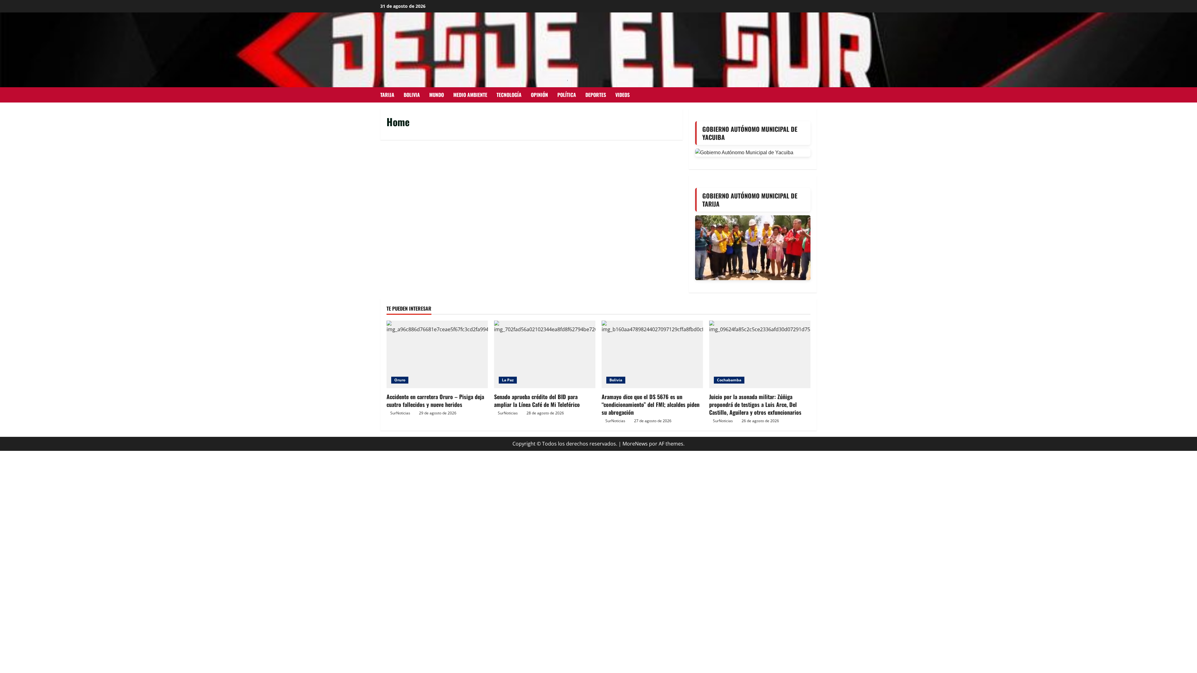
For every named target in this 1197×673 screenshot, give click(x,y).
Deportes (595, 94)
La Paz (508, 380)
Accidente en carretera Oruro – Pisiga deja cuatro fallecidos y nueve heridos (435, 400)
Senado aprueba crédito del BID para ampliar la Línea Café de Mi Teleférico (537, 400)
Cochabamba (729, 380)
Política (566, 94)
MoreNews (635, 443)
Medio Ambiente (470, 94)
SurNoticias (400, 413)
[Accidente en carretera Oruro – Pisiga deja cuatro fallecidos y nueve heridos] (437, 354)
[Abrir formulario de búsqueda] (815, 95)
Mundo (436, 94)
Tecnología (509, 94)
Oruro (399, 380)
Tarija (387, 94)
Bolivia (412, 94)
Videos (622, 94)
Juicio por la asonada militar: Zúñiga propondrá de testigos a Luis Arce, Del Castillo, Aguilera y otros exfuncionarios (755, 404)
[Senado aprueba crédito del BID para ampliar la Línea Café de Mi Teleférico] (544, 354)
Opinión (539, 94)
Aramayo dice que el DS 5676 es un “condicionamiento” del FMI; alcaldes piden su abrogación (650, 404)
